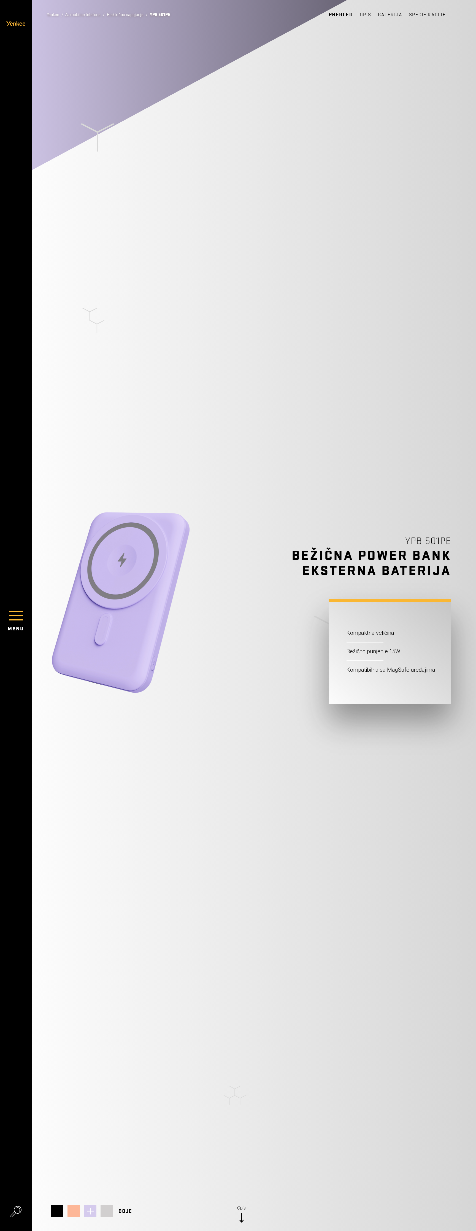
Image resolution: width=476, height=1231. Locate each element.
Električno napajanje (125, 14)
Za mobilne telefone (83, 14)
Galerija (390, 15)
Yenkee (53, 14)
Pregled (341, 14)
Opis (365, 15)
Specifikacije (427, 15)
